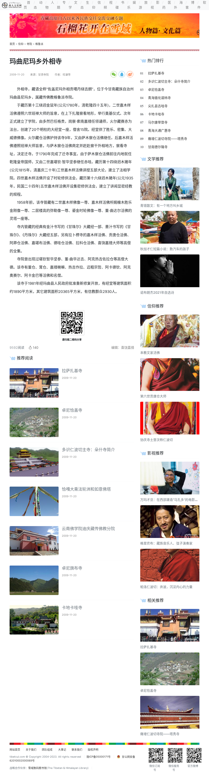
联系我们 (77, 749)
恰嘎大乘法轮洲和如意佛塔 (86, 489)
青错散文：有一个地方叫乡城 (161, 206)
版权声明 (93, 749)
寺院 (29, 43)
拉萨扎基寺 (72, 370)
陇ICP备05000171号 (99, 756)
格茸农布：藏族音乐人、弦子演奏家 (166, 543)
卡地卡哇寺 (72, 607)
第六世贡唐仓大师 (153, 396)
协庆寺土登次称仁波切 (156, 440)
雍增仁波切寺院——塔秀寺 (167, 139)
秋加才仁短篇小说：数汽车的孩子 (164, 249)
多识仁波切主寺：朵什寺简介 (88, 449)
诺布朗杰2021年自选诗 (157, 292)
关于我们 (31, 749)
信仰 (20, 43)
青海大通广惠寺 (159, 130)
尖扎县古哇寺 (158, 106)
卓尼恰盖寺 (72, 410)
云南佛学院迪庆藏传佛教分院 (88, 528)
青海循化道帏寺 (159, 98)
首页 (12, 43)
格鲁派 (39, 43)
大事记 (62, 749)
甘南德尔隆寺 (158, 147)
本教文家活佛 (150, 353)
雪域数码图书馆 (37, 768)
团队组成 (47, 749)
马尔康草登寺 (158, 122)
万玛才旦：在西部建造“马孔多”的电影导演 (170, 500)
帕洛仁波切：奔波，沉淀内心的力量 (166, 587)
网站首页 (15, 749)
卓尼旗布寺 (72, 568)
